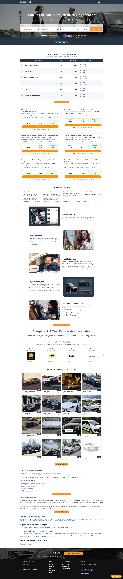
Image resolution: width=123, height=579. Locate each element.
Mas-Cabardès (23, 520)
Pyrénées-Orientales (24, 543)
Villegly (43, 520)
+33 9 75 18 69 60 (62, 42)
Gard (74, 543)
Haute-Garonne (43, 543)
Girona (49, 543)
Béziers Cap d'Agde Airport (27, 491)
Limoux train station (71, 533)
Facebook (82, 570)
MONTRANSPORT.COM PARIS (29, 562)
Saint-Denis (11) (49, 520)
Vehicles (51, 566)
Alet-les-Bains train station (96, 533)
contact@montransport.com (29, 567)
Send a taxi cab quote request (61, 494)
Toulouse (58, 473)
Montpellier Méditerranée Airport (28, 486)
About (51, 568)
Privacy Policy (65, 566)
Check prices (40, 126)
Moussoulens (77, 519)
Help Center (52, 564)
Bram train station (51, 533)
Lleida (98, 543)
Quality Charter (66, 568)
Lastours (62, 519)
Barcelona (66, 543)
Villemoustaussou (55, 519)
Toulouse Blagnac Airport (26, 484)
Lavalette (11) (71, 520)
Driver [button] (93, 2)
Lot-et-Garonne (92, 543)
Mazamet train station (61, 533)
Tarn (34, 543)
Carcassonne (38, 520)
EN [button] (101, 2)
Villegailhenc (38, 519)
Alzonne (65, 520)
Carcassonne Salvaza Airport (27, 488)
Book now (82, 125)
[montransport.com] (27, 2)
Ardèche (25, 544)
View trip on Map (51, 117)
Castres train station (24, 535)
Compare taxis (40, 176)
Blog (50, 572)
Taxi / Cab (35, 48)
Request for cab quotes (61, 325)
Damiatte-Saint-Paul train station (27, 536)
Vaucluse (30, 544)
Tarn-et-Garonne (59, 543)
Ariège (31, 543)
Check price (96, 29)
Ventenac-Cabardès (24, 519)
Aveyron (53, 543)
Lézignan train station (35, 535)
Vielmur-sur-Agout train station (63, 535)
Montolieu (83, 519)
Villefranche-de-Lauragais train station (44, 536)
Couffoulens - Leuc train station (39, 533)
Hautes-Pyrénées (84, 543)
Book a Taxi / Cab (116, 576)
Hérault (37, 543)
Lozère (70, 543)
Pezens (48, 519)
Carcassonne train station (26, 533)
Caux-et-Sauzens (31, 520)
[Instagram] (92, 570)
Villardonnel (32, 519)
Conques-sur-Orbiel (98, 519)
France (30, 48)
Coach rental (52, 574)
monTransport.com (24, 48)
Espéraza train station (75, 535)
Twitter (85, 570)
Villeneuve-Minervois (58, 520)
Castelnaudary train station (83, 533)
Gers (77, 543)
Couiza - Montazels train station (47, 535)
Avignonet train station (86, 535)
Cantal (21, 544)
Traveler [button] (85, 2)
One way (25, 26)
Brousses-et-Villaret (68, 519)
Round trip (33, 26)
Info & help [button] (38, 2)
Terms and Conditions (68, 564)
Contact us (52, 570)
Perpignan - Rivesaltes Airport (27, 490)
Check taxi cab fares (61, 102)
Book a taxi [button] (48, 2)
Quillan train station (96, 535)
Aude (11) (40, 48)
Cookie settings (84, 573)
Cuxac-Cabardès (89, 519)
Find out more (73, 553)
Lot (79, 543)
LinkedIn (88, 570)
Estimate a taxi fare (61, 512)
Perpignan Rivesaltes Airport (40, 527)
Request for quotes (61, 464)
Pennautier (43, 519)
